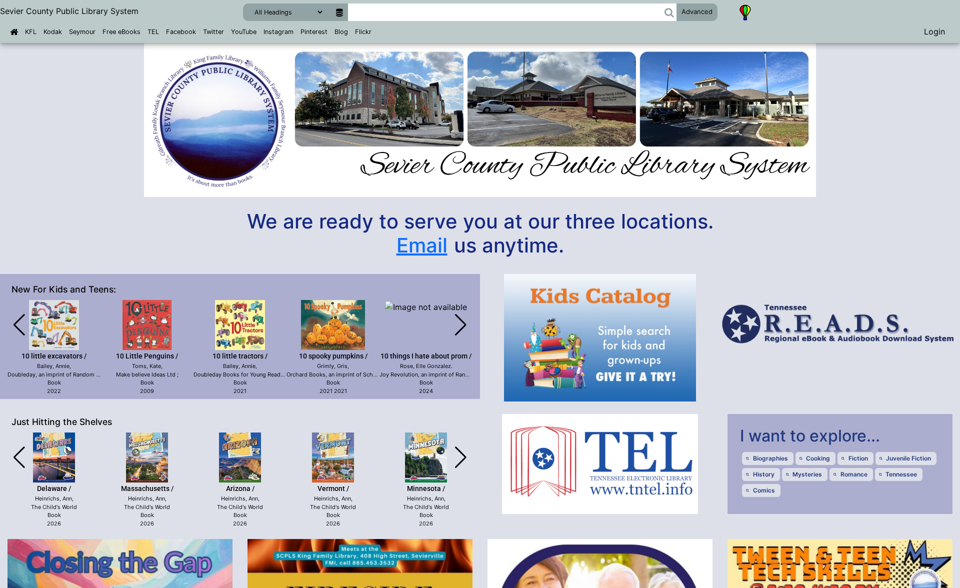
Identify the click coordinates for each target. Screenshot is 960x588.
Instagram (279, 32)
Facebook (181, 32)
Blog (341, 32)
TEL (153, 32)
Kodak (53, 32)
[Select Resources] (339, 12)
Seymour (82, 32)
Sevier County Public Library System (69, 11)
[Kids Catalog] (745, 12)
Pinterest (314, 32)
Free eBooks (121, 32)
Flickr (363, 32)
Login (934, 31)
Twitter (213, 32)
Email (422, 245)
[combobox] (505, 12)
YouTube (243, 32)
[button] (669, 12)
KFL (30, 32)
